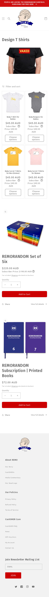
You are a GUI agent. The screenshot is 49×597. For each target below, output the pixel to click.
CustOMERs (9, 472)
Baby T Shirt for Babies (13, 118)
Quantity (5, 279)
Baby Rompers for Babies (36, 118)
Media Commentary (13, 477)
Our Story (9, 467)
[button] (3, 19)
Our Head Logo (11, 483)
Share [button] (7, 304)
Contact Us (9, 548)
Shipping (14, 275)
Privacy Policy (10, 499)
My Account (10, 542)
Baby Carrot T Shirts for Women (36, 172)
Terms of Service (12, 510)
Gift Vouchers (10, 537)
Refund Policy (10, 504)
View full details (37, 304)
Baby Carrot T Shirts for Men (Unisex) (13, 172)
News (7, 531)
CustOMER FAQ (11, 526)
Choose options (13, 138)
